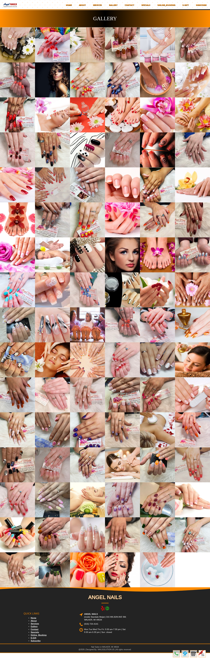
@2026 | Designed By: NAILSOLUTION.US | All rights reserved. (105, 649)
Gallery (113, 5)
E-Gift (185, 5)
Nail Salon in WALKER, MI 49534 (105, 647)
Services (97, 5)
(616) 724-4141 (91, 624)
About (82, 5)
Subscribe (201, 5)
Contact (129, 5)
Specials (145, 5)
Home (69, 5)
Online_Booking (166, 5)
